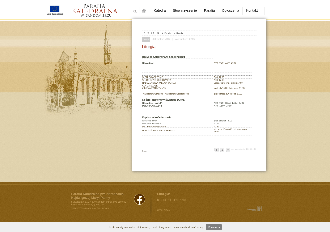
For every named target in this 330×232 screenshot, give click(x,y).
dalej (148, 33)
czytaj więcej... (164, 210)
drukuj (222, 150)
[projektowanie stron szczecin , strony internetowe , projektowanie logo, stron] (254, 208)
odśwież (152, 33)
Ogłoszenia (230, 10)
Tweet (144, 151)
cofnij (228, 150)
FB (139, 199)
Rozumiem (214, 227)
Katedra (160, 10)
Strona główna (144, 11)
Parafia (209, 10)
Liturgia (177, 33)
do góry (216, 150)
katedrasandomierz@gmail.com (87, 204)
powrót (144, 33)
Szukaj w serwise (134, 11)
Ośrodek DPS (97, 9)
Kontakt (252, 10)
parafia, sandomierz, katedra (157, 33)
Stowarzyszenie (185, 10)
